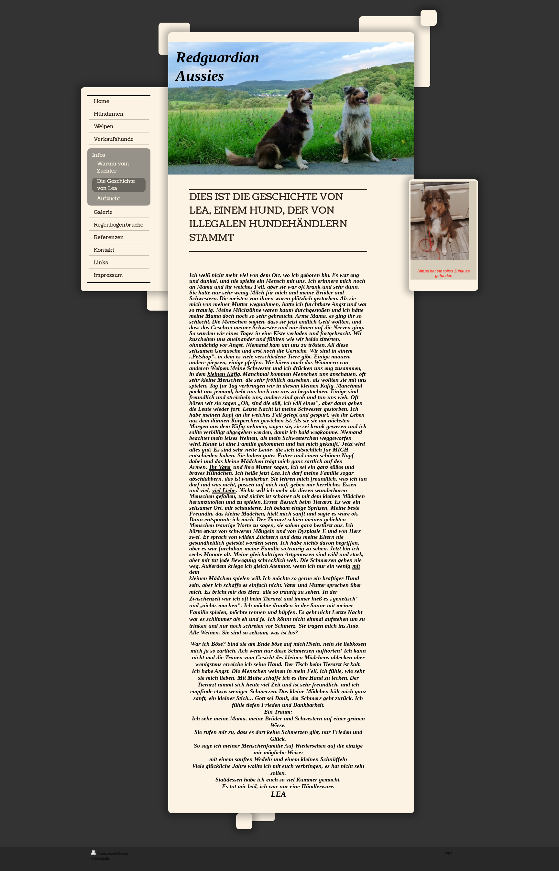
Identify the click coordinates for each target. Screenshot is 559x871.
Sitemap (122, 853)
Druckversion (106, 853)
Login (448, 852)
